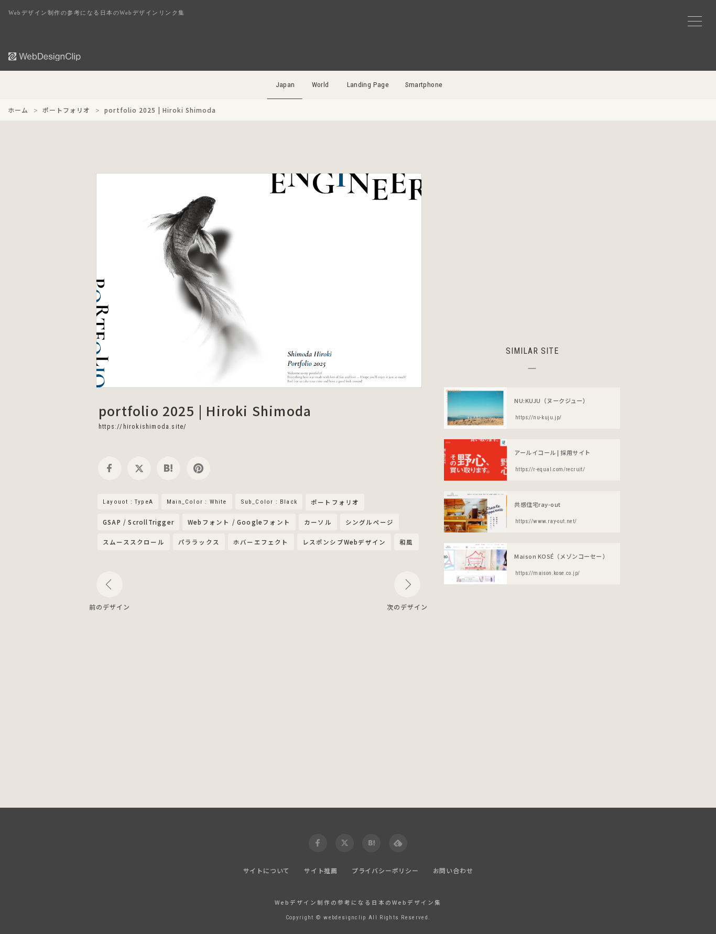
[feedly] (398, 843)
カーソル (318, 522)
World (320, 85)
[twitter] (139, 468)
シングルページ (369, 522)
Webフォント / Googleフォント (239, 522)
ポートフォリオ (335, 502)
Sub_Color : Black (269, 501)
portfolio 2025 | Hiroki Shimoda (205, 410)
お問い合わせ (453, 870)
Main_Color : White (197, 501)
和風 (406, 542)
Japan (285, 85)
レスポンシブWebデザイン (344, 542)
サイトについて (266, 870)
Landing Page (368, 85)
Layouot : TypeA (128, 501)
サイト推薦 (321, 870)
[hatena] (168, 468)
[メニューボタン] (694, 21)
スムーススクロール (134, 542)
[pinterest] (198, 468)
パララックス (199, 542)
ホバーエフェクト (261, 542)
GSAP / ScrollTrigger (138, 522)
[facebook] (110, 468)
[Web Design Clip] (45, 56)
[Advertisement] (532, 246)
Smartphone (424, 85)
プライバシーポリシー (385, 870)
